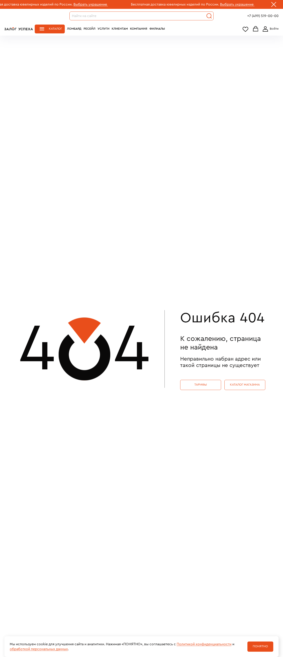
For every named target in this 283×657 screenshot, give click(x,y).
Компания (138, 28)
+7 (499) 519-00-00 (263, 16)
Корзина (255, 29)
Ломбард (74, 28)
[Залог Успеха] (18, 29)
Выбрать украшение (78, 4)
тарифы (200, 384)
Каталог (55, 28)
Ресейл (89, 28)
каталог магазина (245, 384)
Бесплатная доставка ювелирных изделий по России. (162, 4)
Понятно (260, 646)
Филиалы (157, 28)
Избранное (245, 29)
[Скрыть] (273, 5)
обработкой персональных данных (39, 649)
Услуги (103, 28)
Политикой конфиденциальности (204, 644)
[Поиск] (209, 16)
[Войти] (270, 29)
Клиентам (120, 28)
